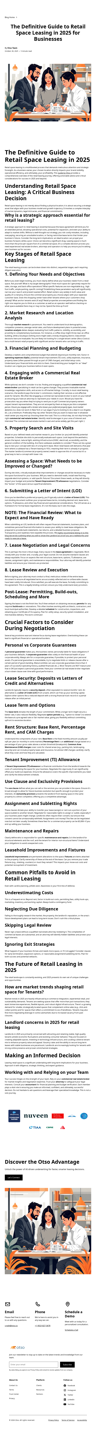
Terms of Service (68, 1420)
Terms (11, 1390)
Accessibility (82, 1420)
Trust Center (14, 1394)
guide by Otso (64, 173)
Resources (40, 1390)
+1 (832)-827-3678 (42, 1325)
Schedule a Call (71, 1330)
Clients (39, 1385)
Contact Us (13, 1385)
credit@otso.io (11, 1325)
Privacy (12, 1398)
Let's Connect (14, 1177)
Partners (39, 1394)
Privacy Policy (53, 1420)
